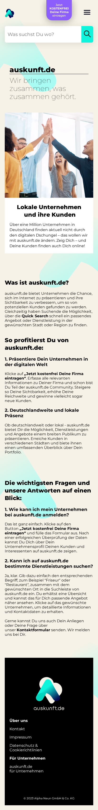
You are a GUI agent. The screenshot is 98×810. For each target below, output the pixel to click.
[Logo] (7, 12)
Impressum (21, 737)
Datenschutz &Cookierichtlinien (26, 747)
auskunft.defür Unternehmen (27, 768)
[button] (87, 13)
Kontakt (17, 729)
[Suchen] (87, 34)
